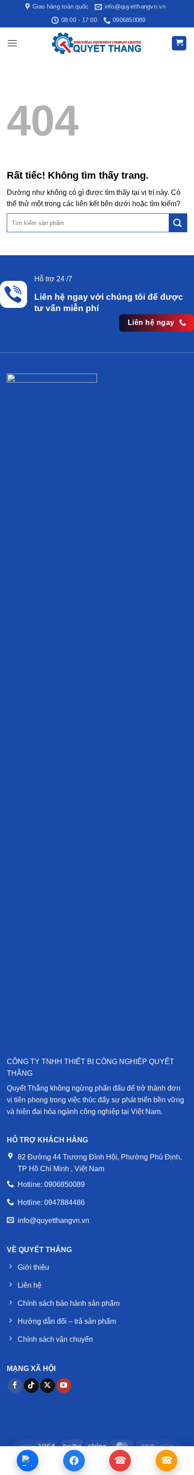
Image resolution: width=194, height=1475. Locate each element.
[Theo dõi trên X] (47, 1386)
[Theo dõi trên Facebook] (15, 1386)
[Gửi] (178, 223)
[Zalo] (27, 1460)
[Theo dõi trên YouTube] (63, 1386)
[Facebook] (74, 1460)
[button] (12, 43)
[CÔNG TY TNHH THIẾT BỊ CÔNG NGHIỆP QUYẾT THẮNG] (97, 43)
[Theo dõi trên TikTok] (31, 1386)
